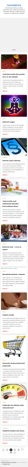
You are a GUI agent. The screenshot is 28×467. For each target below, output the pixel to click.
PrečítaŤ (5, 91)
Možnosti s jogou (9, 122)
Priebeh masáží (8, 315)
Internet (5, 157)
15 (11, 452)
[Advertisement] (14, 33)
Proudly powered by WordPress (9, 462)
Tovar (4, 198)
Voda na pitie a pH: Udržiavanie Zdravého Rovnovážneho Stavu (11, 203)
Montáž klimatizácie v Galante (14, 274)
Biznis (4, 71)
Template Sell (6, 464)
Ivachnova (14, 5)
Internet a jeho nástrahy (11, 161)
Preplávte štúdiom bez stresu (13, 431)
